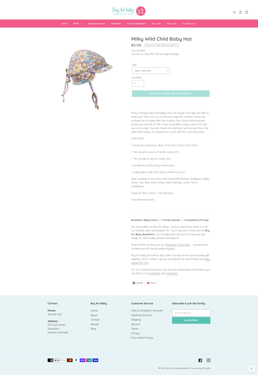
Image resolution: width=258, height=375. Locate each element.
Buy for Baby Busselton (178, 368)
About (94, 315)
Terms (134, 328)
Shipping (136, 319)
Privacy (135, 333)
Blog (93, 328)
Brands (95, 324)
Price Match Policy (142, 337)
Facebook (154, 273)
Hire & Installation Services (147, 310)
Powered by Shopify (200, 368)
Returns (135, 324)
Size (134, 64)
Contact (95, 319)
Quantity (137, 77)
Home (94, 310)
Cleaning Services (141, 315)
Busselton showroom (178, 244)
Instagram (172, 273)
